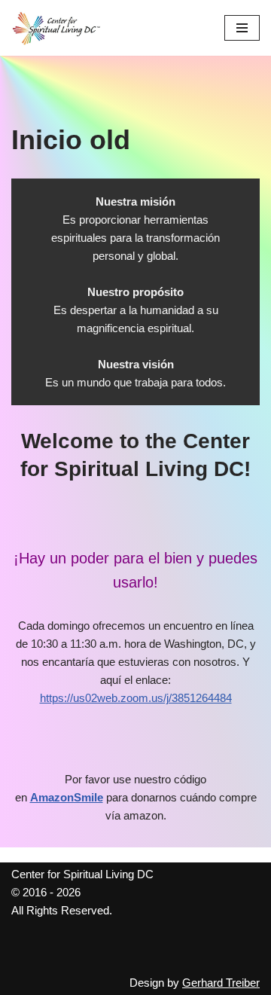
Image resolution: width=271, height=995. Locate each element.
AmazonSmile (66, 797)
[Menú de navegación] (242, 28)
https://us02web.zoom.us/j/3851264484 (136, 697)
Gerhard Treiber (221, 982)
